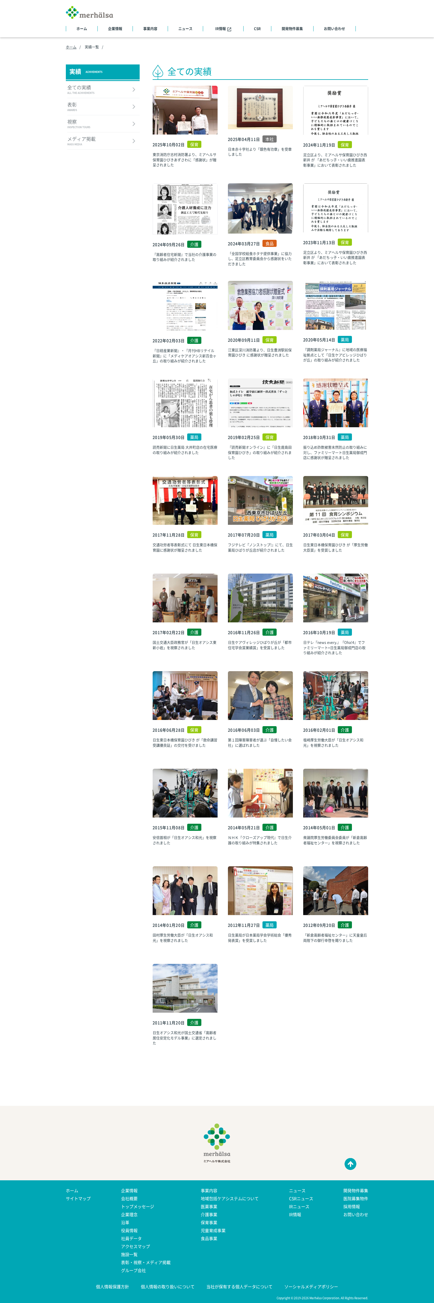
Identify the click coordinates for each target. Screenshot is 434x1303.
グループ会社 (133, 1270)
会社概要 (129, 1198)
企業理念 (129, 1214)
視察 (78, 124)
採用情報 (351, 1206)
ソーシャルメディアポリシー (311, 1286)
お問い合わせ (334, 28)
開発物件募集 (292, 28)
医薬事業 (209, 1206)
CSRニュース (301, 1198)
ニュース (185, 28)
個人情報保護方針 (112, 1286)
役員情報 (129, 1230)
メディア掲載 (81, 141)
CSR (257, 28)
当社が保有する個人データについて (239, 1286)
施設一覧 (129, 1254)
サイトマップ (78, 1198)
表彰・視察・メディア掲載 (146, 1262)
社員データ (131, 1238)
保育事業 (209, 1222)
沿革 (125, 1222)
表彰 (72, 107)
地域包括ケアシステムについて (230, 1198)
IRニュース (299, 1206)
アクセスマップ (135, 1246)
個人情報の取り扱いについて (168, 1286)
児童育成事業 (213, 1230)
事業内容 (150, 28)
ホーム (81, 28)
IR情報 (220, 28)
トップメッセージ (137, 1206)
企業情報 (115, 28)
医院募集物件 (355, 1198)
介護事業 (209, 1214)
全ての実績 (80, 90)
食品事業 (209, 1238)
